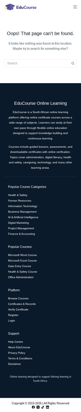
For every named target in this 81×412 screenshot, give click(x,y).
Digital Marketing (18, 222)
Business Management (22, 211)
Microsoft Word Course (22, 255)
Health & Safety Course (22, 271)
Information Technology (22, 206)
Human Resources (19, 200)
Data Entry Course (19, 266)
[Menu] (75, 7)
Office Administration (21, 277)
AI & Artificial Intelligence (23, 217)
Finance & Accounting (21, 233)
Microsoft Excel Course (22, 260)
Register (13, 315)
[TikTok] (42, 407)
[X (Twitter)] (38, 407)
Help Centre (15, 341)
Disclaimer (14, 363)
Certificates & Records (22, 303)
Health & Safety (17, 195)
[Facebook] (33, 407)
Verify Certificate (18, 309)
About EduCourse (19, 347)
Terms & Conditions (20, 358)
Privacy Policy (16, 352)
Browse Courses (18, 298)
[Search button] (73, 63)
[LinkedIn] (47, 407)
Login (11, 320)
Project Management (21, 228)
